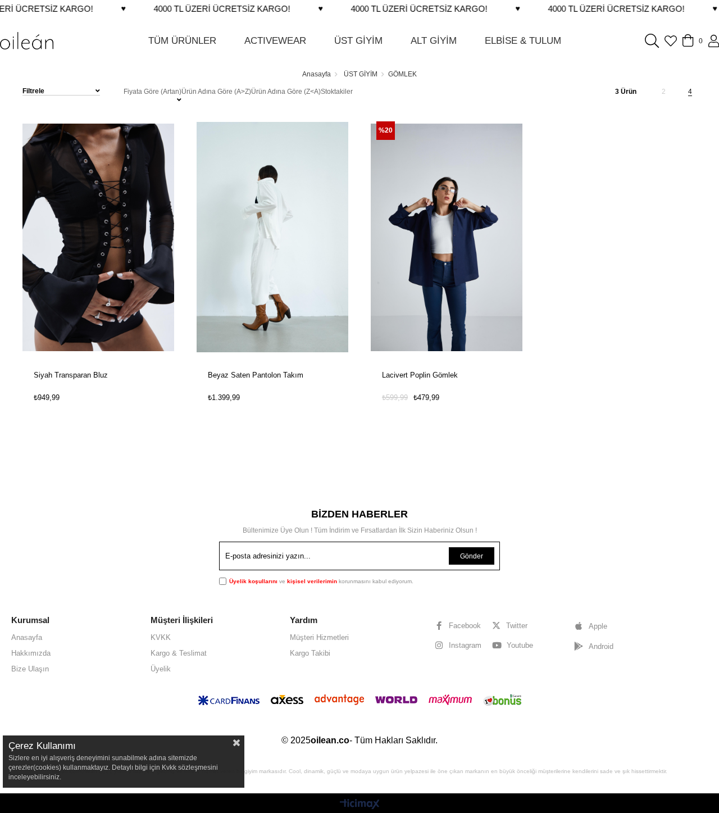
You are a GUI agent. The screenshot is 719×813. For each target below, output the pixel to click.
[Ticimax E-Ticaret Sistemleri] (360, 805)
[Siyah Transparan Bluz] (98, 237)
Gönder (471, 556)
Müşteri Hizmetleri (319, 637)
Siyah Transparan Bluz (71, 375)
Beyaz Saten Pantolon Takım (255, 375)
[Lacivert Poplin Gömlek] (446, 237)
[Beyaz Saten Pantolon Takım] (272, 237)
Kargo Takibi (310, 653)
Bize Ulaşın (30, 669)
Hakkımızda (31, 653)
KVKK (161, 637)
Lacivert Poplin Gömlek (420, 375)
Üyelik (161, 669)
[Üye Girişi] (713, 41)
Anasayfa (26, 637)
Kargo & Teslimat (179, 653)
